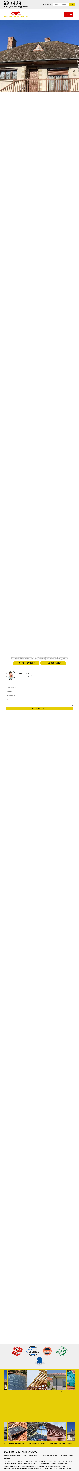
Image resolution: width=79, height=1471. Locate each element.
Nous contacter (53, 663)
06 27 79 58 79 (13, 4)
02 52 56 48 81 (13, 2)
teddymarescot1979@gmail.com (17, 7)
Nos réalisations (26, 663)
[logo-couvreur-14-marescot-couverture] (16, 14)
